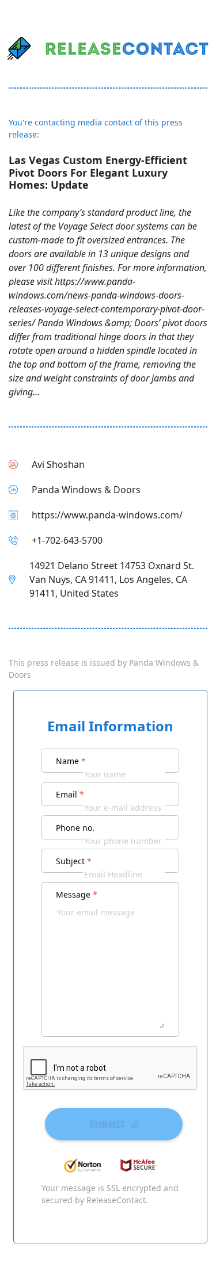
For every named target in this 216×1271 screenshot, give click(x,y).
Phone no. (75, 827)
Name (71, 760)
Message (76, 894)
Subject (74, 861)
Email (70, 794)
